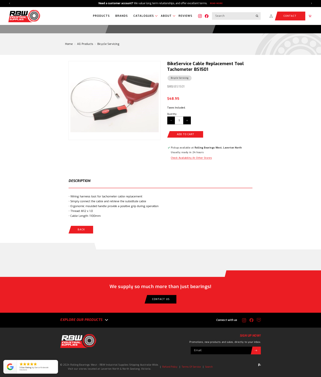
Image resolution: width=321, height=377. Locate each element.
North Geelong (131, 368)
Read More (216, 3)
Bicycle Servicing (108, 44)
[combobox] (236, 16)
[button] (144, 16)
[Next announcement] (311, 3)
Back (81, 229)
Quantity (171, 113)
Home (69, 44)
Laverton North (110, 368)
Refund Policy (169, 366)
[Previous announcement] (9, 3)
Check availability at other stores (191, 158)
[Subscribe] (256, 350)
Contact (290, 16)
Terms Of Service (191, 366)
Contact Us (161, 299)
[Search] (257, 16)
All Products (85, 44)
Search (209, 366)
